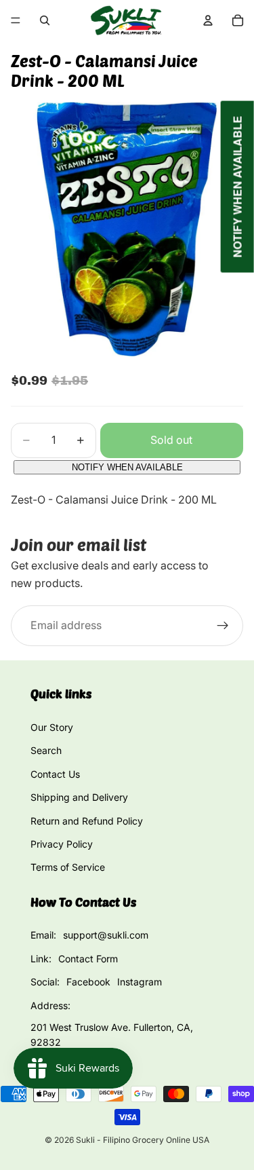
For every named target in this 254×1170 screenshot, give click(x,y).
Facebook (88, 981)
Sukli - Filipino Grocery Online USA (142, 1140)
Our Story (51, 727)
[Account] (208, 20)
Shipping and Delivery (79, 797)
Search (46, 750)
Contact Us (55, 774)
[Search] (45, 20)
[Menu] (15, 20)
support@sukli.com (105, 935)
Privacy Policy (61, 844)
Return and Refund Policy (86, 821)
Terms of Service (67, 867)
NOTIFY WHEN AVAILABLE (127, 467)
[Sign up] (223, 625)
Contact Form (88, 958)
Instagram (139, 981)
